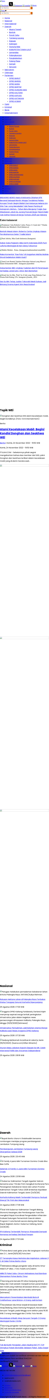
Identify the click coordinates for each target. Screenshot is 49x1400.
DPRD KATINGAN (16, 98)
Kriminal (8, 107)
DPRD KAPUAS (15, 95)
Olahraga (9, 72)
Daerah (8, 26)
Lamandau (13, 52)
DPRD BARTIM (15, 87)
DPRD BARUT (15, 78)
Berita (2, 443)
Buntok (12, 32)
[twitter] (11, 5)
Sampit (12, 64)
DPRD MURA (14, 84)
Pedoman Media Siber (13, 1390)
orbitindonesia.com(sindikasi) (18, 1375)
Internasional (10, 23)
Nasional (8, 21)
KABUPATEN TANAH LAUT (20, 49)
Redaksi (7, 1385)
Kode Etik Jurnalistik (12, 1392)
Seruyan (12, 67)
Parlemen (9, 75)
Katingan (13, 44)
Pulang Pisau (14, 61)
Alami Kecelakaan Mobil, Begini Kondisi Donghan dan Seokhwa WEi (22, 433)
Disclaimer (8, 1388)
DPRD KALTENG (16, 92)
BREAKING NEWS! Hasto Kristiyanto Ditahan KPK (21, 197)
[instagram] (17, 5)
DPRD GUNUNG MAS (18, 90)
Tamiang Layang (16, 38)
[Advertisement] (9, 320)
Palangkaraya (15, 55)
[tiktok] (34, 5)
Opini (7, 104)
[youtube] (26, 5)
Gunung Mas (14, 46)
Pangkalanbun (15, 58)
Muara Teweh (15, 29)
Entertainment (11, 113)
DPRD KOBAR (15, 101)
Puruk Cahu (14, 35)
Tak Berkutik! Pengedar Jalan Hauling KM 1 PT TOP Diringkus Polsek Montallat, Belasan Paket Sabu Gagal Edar (24, 1348)
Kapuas (12, 41)
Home (7, 18)
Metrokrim (9, 69)
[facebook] (4, 5)
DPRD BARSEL (15, 81)
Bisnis (7, 110)
